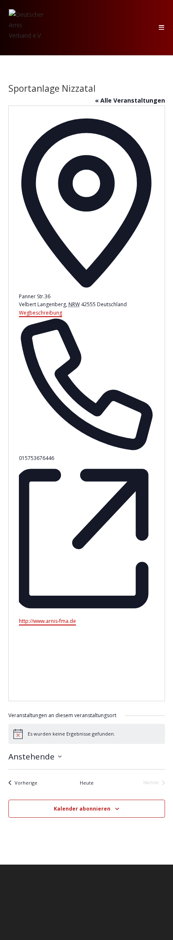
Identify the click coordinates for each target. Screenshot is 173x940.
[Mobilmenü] (162, 27)
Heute (87, 783)
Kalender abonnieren (82, 808)
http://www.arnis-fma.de (47, 621)
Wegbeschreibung (40, 312)
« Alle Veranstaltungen (130, 100)
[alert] (86, 734)
